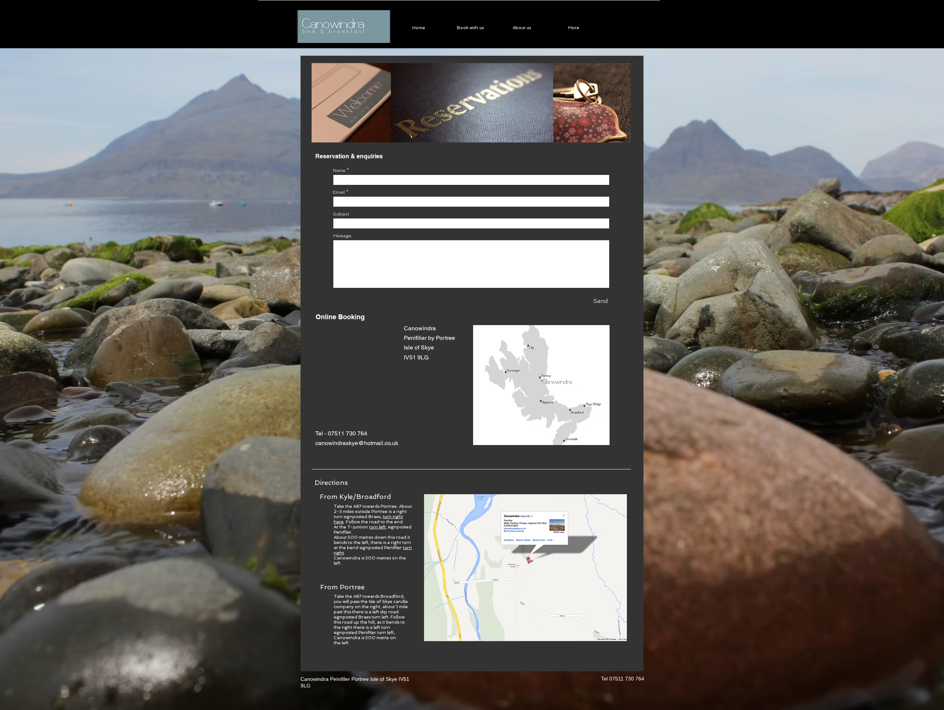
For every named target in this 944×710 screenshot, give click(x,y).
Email (339, 192)
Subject (341, 214)
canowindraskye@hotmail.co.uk (356, 443)
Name (339, 170)
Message (342, 236)
